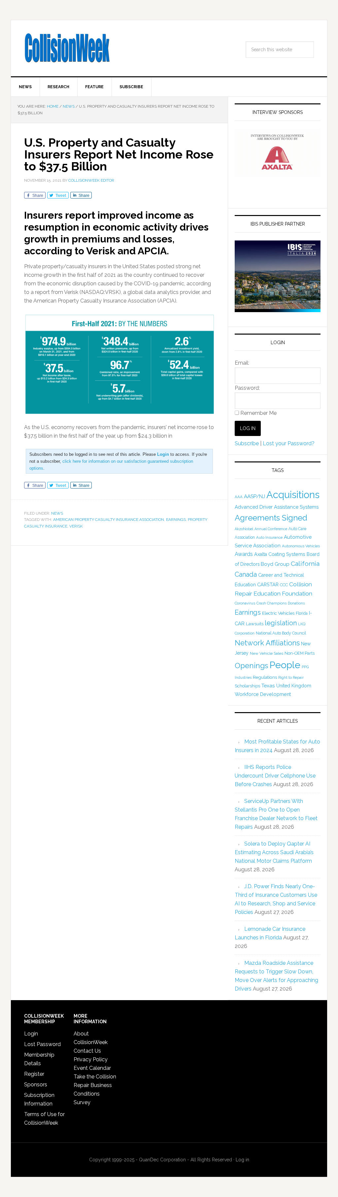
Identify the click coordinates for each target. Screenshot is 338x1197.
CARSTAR (268, 584)
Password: (247, 388)
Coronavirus (245, 603)
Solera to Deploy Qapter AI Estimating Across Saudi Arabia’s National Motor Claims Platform (274, 852)
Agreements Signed (271, 518)
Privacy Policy (91, 1059)
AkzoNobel (244, 529)
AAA (239, 496)
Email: (242, 363)
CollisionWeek (67, 48)
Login (31, 1034)
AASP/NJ (254, 496)
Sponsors (35, 1084)
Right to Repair (291, 677)
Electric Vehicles (278, 613)
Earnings (176, 519)
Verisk (76, 526)
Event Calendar (92, 1068)
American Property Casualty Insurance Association (108, 519)
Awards (244, 554)
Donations (296, 603)
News (57, 513)
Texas (268, 685)
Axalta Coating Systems (279, 554)
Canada (246, 574)
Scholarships (247, 685)
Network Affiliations (267, 642)
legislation (281, 623)
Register (34, 1074)
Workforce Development (263, 694)
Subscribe (247, 443)
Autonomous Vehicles (301, 546)
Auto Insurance (269, 537)
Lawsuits (254, 623)
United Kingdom (293, 685)
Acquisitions (293, 494)
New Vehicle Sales (266, 653)
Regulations (265, 677)
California (305, 563)
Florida (302, 613)
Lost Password (42, 1044)
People (284, 665)
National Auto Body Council (281, 633)
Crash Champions (271, 603)
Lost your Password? (289, 443)
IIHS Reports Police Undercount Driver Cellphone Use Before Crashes (275, 775)
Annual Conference (270, 529)
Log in (242, 1159)
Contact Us (87, 1051)
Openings (251, 665)
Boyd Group (275, 564)
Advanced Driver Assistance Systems (277, 507)
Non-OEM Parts (300, 653)
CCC (284, 584)
